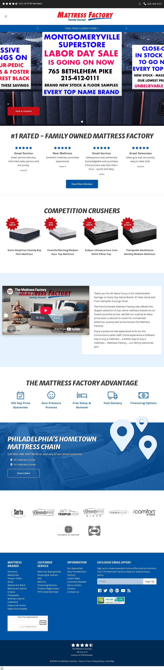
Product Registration (48, 588)
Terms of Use (84, 661)
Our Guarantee (74, 568)
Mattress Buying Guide (49, 571)
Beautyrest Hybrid (17, 588)
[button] (37, 28)
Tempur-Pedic (15, 578)
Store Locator (74, 585)
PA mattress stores (25, 459)
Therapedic (13, 595)
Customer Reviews (76, 581)
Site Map (110, 661)
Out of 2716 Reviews (30, 3)
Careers (71, 588)
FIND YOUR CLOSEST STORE (81, 28)
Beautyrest (13, 575)
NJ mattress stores (25, 464)
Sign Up (149, 581)
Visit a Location (24, 111)
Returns (41, 581)
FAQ (39, 578)
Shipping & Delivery (47, 575)
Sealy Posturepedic (17, 608)
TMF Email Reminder (47, 592)
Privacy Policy (98, 661)
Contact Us (73, 592)
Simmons (12, 571)
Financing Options (47, 585)
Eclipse (11, 592)
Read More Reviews (82, 184)
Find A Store (23, 473)
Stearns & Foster (17, 605)
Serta (10, 581)
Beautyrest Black (16, 585)
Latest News (73, 578)
